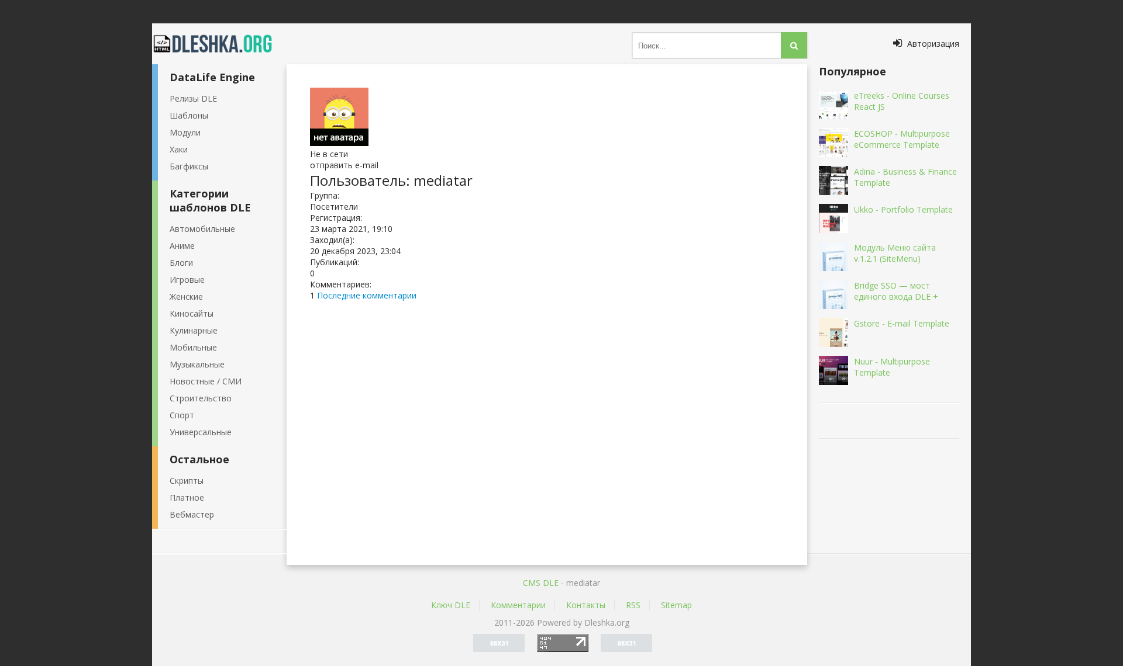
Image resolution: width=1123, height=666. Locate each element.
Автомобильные (202, 228)
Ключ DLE (450, 604)
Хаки (179, 149)
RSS (633, 604)
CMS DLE (541, 582)
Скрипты (187, 480)
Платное (187, 497)
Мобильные (193, 347)
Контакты (585, 604)
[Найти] (794, 45)
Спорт (182, 415)
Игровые (187, 279)
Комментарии (518, 604)
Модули (185, 132)
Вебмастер (192, 514)
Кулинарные (194, 330)
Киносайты (191, 313)
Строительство (201, 398)
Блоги (181, 262)
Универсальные (201, 432)
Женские (186, 296)
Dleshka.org (219, 43)
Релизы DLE (193, 98)
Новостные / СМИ (206, 381)
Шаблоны (189, 115)
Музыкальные (197, 364)
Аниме (182, 245)
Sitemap (676, 604)
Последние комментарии (366, 295)
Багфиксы (189, 166)
